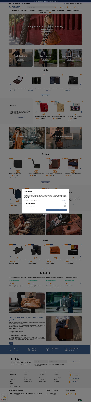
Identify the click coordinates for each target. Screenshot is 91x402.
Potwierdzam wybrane (34, 209)
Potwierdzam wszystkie (56, 209)
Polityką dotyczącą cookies (48, 195)
